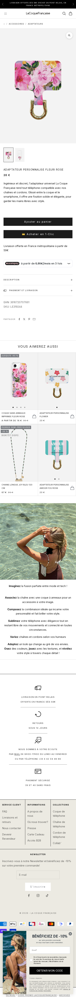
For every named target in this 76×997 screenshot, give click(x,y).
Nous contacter (11, 828)
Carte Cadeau (35, 834)
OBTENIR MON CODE (50, 970)
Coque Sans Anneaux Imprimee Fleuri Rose (13, 415)
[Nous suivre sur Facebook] (29, 895)
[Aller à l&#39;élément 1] (8, 155)
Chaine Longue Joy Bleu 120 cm (17, 486)
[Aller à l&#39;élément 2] (20, 155)
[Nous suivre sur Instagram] (38, 895)
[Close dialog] (70, 934)
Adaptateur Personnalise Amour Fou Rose (54, 486)
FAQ (4, 811)
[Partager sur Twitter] (24, 319)
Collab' (57, 843)
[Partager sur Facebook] (19, 319)
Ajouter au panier (38, 221)
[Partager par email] (34, 319)
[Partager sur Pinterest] (29, 319)
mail (17, 754)
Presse (31, 828)
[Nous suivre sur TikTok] (47, 895)
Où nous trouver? (37, 822)
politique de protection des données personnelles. (49, 989)
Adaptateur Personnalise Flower (54, 415)
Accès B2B (34, 840)
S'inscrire (38, 886)
